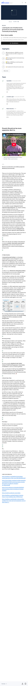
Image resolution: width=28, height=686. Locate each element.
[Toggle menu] (25, 2)
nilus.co (10, 21)
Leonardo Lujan (10, 96)
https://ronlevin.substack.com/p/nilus (11, 493)
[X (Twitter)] (8, 117)
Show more (6, 71)
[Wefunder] (5, 3)
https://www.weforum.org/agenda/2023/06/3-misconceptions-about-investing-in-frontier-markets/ (13, 489)
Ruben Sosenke (10, 108)
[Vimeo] (18, 21)
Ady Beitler (9, 81)
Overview (4, 684)
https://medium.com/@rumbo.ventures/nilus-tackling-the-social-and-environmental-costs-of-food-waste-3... (14, 501)
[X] (13, 21)
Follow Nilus (15, 43)
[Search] (22, 2)
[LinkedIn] (15, 21)
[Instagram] (16, 21)
